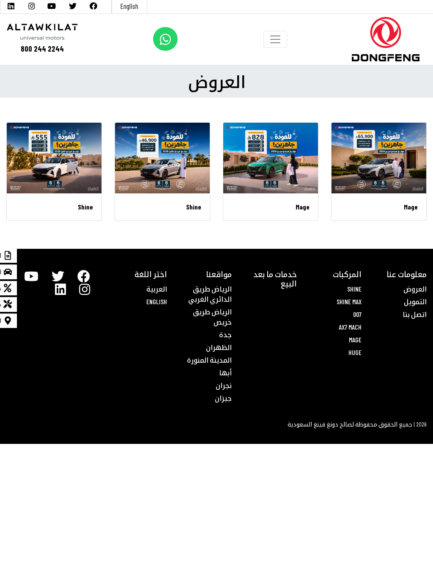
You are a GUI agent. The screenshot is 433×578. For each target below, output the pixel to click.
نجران (224, 385)
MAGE (355, 340)
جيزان (223, 398)
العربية (156, 289)
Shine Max (349, 301)
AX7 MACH (350, 327)
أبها (225, 373)
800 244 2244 (42, 48)
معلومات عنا (406, 274)
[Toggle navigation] (275, 39)
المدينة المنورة (209, 360)
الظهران (219, 347)
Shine (354, 289)
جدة (225, 334)
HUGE (355, 352)
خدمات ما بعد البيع (275, 279)
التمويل (415, 301)
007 (357, 314)
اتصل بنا (415, 314)
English (129, 6)
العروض (415, 289)
